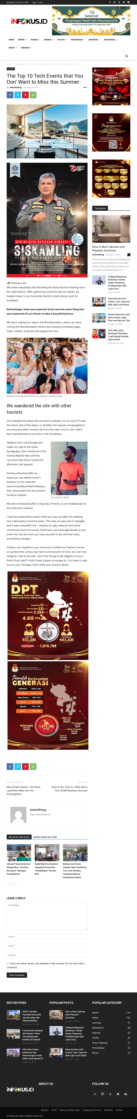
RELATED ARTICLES (19, 837)
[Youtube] (128, 2)
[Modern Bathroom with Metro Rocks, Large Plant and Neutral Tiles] (99, 317)
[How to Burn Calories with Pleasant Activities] (111, 229)
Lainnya (19, 64)
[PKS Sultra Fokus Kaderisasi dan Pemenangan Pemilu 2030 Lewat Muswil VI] (13, 1052)
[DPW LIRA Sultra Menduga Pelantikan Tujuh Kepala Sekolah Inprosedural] (99, 333)
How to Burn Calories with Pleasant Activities (75, 1015)
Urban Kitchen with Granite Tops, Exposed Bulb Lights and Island (118, 301)
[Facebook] (110, 2)
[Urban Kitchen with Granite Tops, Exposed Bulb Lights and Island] (99, 302)
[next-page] (14, 884)
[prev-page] (9, 884)
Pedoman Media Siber (70, 1110)
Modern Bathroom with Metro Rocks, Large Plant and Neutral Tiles (119, 317)
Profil (54, 1110)
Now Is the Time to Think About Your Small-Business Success (70, 789)
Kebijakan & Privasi (92, 1110)
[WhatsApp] (33, 95)
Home (9, 64)
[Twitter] (119, 2)
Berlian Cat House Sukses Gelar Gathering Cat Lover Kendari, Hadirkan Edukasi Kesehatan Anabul (74, 871)
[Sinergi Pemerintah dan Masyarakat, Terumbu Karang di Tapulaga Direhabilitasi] (19, 852)
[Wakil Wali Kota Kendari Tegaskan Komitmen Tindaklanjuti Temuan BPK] (47, 852)
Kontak (119, 1110)
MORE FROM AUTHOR (45, 837)
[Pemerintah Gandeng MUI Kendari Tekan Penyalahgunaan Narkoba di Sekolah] (13, 1033)
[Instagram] (114, 2)
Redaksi (44, 1110)
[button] (126, 56)
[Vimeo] (124, 2)
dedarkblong (15, 87)
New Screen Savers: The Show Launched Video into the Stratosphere (23, 791)
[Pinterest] (25, 95)
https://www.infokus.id (40, 814)
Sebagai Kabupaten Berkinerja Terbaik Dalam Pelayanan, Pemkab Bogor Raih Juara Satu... (117, 283)
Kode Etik (108, 1110)
